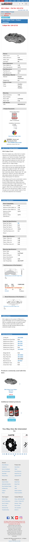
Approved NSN (18, 475)
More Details (11, 397)
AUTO (2, 1)
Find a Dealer (17, 505)
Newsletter (4, 473)
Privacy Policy (5, 475)
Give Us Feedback (6, 469)
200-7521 (20, 341)
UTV (10, 1)
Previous (3, 443)
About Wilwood (5, 464)
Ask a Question (18, 507)
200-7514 (20, 345)
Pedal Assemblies (18, 492)
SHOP (27, 1)
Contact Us (4, 467)
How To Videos (5, 503)
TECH (22, 1)
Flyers (16, 469)
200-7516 (20, 343)
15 (14, 455)
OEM (14, 1)
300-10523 (20, 355)
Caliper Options (5, 17)
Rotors (3, 492)
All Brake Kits (5, 488)
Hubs (16, 488)
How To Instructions (6, 501)
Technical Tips (5, 507)
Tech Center (4, 505)
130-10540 (20, 349)
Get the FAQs (5, 499)
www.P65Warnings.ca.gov (15, 142)
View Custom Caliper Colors (14, 136)
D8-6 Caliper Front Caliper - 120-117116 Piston (10, 391)
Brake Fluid (11, 417)
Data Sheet (17, 467)
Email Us (16, 509)
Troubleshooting (5, 509)
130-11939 (20, 337)
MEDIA (18, 1)
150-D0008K (7, 290)
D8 (18, 223)
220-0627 (20, 360)
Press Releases (18, 471)
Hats (16, 486)
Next (25, 443)
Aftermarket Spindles (6, 484)
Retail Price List (18, 473)
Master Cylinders (18, 490)
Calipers (4, 490)
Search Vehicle (5, 482)
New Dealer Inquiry (6, 471)
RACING (6, 1)
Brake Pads (17, 484)
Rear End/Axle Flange (6, 486)
